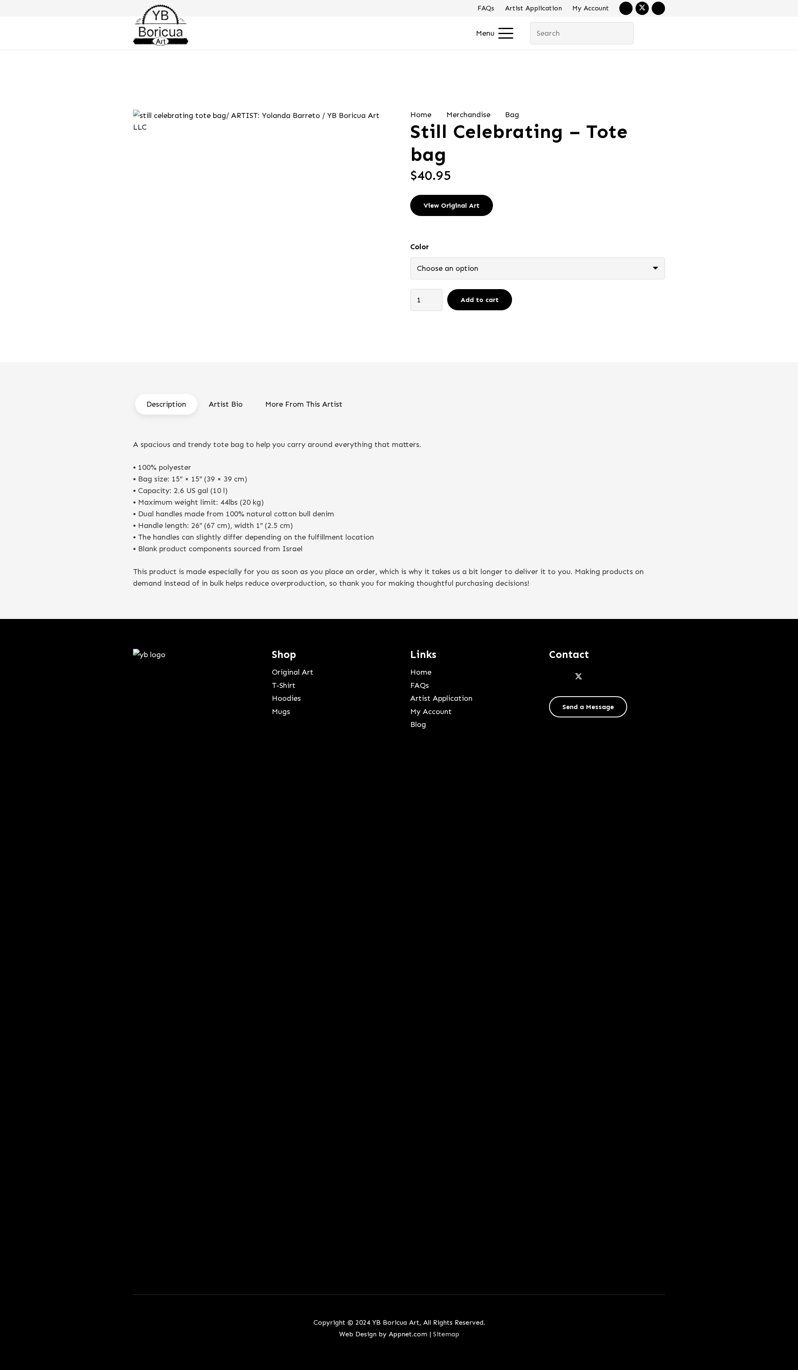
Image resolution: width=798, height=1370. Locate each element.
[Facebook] (626, 8)
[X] (642, 8)
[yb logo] (160, 25)
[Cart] (653, 33)
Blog (418, 724)
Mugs (281, 711)
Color (419, 246)
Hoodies (286, 698)
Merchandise (468, 114)
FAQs (486, 8)
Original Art (292, 672)
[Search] (622, 33)
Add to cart (480, 300)
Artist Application (533, 8)
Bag (512, 114)
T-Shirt (284, 685)
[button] (495, 33)
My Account (590, 8)
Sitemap (446, 1334)
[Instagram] (658, 8)
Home (420, 114)
